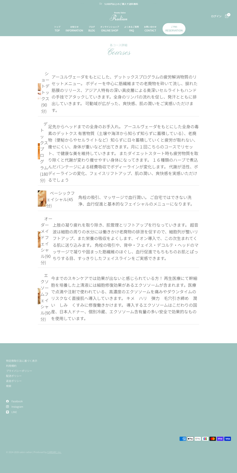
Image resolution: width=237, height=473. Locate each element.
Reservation (174, 30)
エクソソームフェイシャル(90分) (45, 297)
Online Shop (109, 30)
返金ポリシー (14, 381)
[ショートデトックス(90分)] (39, 91)
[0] (225, 16)
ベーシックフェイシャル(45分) (60, 199)
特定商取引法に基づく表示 (21, 360)
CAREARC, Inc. (54, 452)
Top (57, 30)
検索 (8, 386)
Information (74, 30)
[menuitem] (57, 28)
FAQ (131, 30)
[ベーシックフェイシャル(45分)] (42, 198)
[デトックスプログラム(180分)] (39, 151)
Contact (150, 30)
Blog (91, 30)
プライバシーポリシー (19, 371)
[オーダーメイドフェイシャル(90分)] (39, 239)
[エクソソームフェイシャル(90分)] (39, 296)
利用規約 (11, 366)
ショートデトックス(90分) (45, 92)
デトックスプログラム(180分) (44, 152)
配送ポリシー (14, 376)
